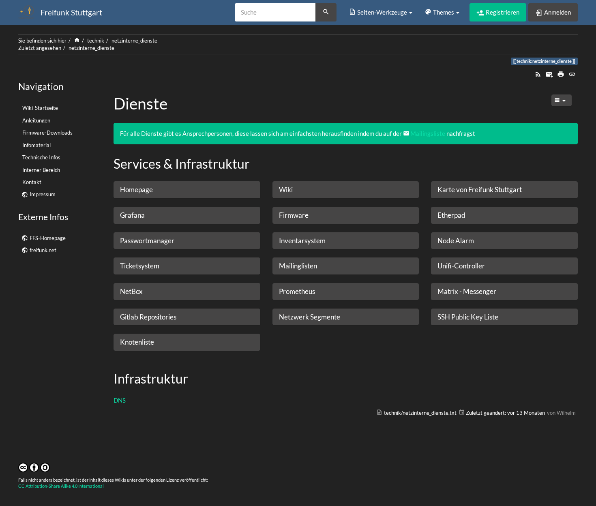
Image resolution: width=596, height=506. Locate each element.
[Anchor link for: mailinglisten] (320, 265)
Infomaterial (36, 145)
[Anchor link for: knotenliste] (157, 341)
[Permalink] (572, 73)
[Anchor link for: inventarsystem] (329, 240)
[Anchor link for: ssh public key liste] (501, 316)
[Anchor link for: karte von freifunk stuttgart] (525, 189)
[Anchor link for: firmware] (312, 214)
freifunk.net (43, 250)
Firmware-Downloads (47, 132)
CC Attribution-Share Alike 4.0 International (61, 486)
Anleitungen (36, 120)
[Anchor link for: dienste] (175, 102)
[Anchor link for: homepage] (156, 189)
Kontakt (31, 182)
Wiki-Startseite (40, 108)
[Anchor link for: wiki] (296, 189)
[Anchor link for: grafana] (148, 214)
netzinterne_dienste (134, 40)
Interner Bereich (41, 170)
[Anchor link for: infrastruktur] (194, 377)
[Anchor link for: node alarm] (477, 240)
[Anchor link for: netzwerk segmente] (343, 316)
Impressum (43, 194)
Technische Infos (41, 157)
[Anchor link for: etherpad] (468, 214)
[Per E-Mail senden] (549, 73)
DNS (120, 400)
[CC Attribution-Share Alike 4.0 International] (34, 466)
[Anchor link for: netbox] (146, 290)
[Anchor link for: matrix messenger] (499, 290)
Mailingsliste (427, 133)
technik (95, 40)
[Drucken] (560, 73)
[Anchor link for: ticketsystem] (162, 265)
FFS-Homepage (48, 238)
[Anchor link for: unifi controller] (488, 265)
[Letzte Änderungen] (538, 73)
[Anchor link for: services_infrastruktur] (256, 163)
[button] (380, 12)
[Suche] (326, 12)
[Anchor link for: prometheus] (318, 290)
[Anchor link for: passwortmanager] (177, 240)
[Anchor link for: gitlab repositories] (179, 316)
